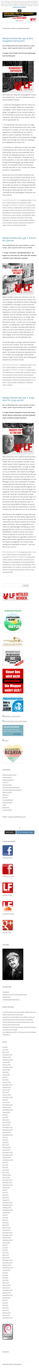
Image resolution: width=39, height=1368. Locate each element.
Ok (19, 10)
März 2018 (5, 1172)
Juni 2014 (5, 1275)
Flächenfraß (26, 207)
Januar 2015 (6, 1257)
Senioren (15, 220)
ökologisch (20, 217)
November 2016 (7, 1205)
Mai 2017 (5, 1192)
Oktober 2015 (6, 1237)
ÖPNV (26, 217)
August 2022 (6, 1090)
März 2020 (5, 1120)
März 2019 (5, 1145)
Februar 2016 (6, 1227)
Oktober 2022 (6, 1087)
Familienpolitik (17, 207)
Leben (14, 215)
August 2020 (6, 1112)
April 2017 (5, 1195)
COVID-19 (5, 782)
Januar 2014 (6, 1288)
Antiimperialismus (8, 780)
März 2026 (5, 1052)
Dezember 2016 (7, 1202)
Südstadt (9, 223)
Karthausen (18, 210)
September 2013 (7, 1295)
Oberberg (5, 795)
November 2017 (7, 1182)
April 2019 (5, 1142)
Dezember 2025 (7, 1055)
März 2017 (5, 1197)
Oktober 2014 (6, 1265)
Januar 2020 (6, 1125)
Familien (10, 207)
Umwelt (15, 223)
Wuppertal (5, 807)
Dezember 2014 (7, 1260)
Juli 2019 (4, 1137)
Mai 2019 (5, 1140)
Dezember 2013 (7, 1290)
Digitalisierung (10, 372)
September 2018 (7, 1160)
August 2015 (6, 1242)
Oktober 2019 (6, 1132)
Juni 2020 (5, 1117)
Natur (33, 215)
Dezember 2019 (7, 1127)
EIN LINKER (5, 992)
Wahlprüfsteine (20, 569)
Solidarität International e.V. (11, 999)
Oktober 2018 (6, 1157)
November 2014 (7, 1263)
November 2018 (7, 1155)
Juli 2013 (4, 1300)
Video (4, 805)
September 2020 (7, 1110)
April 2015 (5, 1252)
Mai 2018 (5, 1167)
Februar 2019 (6, 1147)
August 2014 (6, 1270)
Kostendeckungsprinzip (23, 377)
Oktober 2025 (6, 1057)
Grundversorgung (11, 375)
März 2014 (5, 1283)
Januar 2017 (6, 1200)
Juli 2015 (4, 1245)
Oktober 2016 (6, 1207)
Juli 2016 (4, 1215)
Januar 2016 (6, 1230)
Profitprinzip (16, 380)
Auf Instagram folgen (26, 832)
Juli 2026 (4, 1047)
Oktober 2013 (6, 1293)
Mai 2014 (5, 1278)
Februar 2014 (6, 1285)
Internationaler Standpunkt (11, 787)
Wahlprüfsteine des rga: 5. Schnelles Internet (19, 239)
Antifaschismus (7, 777)
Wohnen (9, 225)
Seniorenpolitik (23, 220)
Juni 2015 (5, 1247)
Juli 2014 (4, 1273)
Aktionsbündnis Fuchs (9, 775)
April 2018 (5, 1170)
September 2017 (7, 1185)
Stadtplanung (21, 382)
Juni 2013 (5, 1303)
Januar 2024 (6, 1075)
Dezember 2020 (7, 1105)
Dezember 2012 (7, 1318)
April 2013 (5, 1308)
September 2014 (7, 1268)
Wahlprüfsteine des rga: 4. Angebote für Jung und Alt (18, 399)
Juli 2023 (4, 1077)
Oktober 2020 (6, 1107)
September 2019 (7, 1135)
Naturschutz (6, 217)
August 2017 (6, 1187)
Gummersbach (7, 785)
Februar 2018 (6, 1175)
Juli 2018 (4, 1162)
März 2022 (5, 1092)
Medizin (18, 215)
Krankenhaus (6, 215)
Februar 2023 (6, 1082)
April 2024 (5, 1072)
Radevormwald (25, 380)
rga (10, 220)
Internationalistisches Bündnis (12, 790)
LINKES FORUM (11, 202)
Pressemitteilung (21, 202)
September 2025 (7, 1060)
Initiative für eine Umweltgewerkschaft (14, 994)
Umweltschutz (22, 223)
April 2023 (5, 1080)
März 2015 (5, 1255)
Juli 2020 (4, 1115)
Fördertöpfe (27, 372)
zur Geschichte (7, 810)
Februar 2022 (6, 1095)
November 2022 (7, 1085)
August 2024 (6, 1070)
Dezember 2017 (7, 1180)
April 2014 (5, 1280)
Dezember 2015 (7, 1232)
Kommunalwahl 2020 (28, 212)
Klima (24, 210)
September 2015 (7, 1240)
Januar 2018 (6, 1177)
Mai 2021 (5, 1100)
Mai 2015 (5, 1250)
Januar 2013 (6, 1315)
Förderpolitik (19, 372)
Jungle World (6, 997)
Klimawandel (6, 212)
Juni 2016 (5, 1217)
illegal (12, 210)
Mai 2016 (5, 1220)
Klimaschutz (30, 210)
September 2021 (7, 1097)
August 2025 (6, 1062)
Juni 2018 (5, 1165)
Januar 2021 (6, 1102)
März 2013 (5, 1310)
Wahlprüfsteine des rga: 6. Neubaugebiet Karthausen (18, 39)
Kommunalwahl (16, 212)
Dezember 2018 (7, 1152)
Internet (20, 375)
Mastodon (5, 1352)
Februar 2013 (6, 1313)
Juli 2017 (4, 1190)
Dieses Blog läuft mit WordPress (11, 1364)
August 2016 (6, 1212)
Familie (4, 207)
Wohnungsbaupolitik (19, 225)
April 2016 (5, 1222)
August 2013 (6, 1298)
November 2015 (7, 1235)
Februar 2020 (6, 1122)
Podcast (5, 797)
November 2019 (7, 1130)
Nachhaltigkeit (26, 215)
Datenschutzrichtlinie (19, 7)
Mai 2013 (5, 1305)
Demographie (31, 205)
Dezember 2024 (7, 1067)
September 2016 (7, 1210)
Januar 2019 (6, 1150)
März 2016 (5, 1225)
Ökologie (13, 217)
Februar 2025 (6, 1065)
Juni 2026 (5, 1050)
